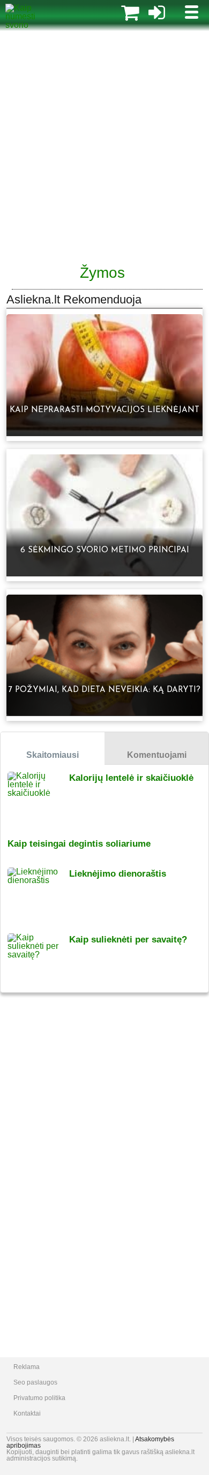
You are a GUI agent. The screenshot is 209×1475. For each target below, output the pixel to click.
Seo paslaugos (35, 1382)
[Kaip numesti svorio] (31, 24)
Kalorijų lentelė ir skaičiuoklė (131, 778)
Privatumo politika (39, 1398)
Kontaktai (27, 1413)
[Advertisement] (104, 147)
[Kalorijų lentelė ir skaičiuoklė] (38, 797)
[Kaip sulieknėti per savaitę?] (38, 959)
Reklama (26, 1367)
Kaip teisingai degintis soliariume (79, 844)
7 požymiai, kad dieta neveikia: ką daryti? (104, 690)
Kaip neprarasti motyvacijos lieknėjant (104, 410)
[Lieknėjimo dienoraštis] (38, 893)
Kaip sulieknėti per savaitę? (128, 939)
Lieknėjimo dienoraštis (117, 874)
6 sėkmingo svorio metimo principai (104, 550)
